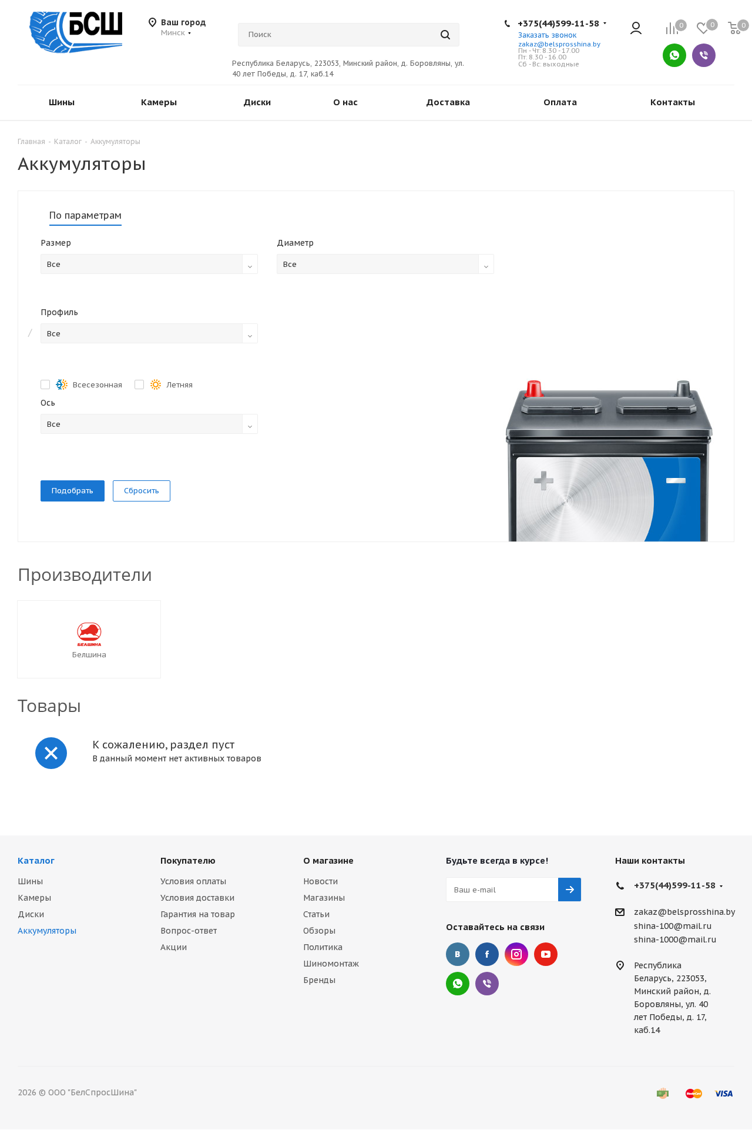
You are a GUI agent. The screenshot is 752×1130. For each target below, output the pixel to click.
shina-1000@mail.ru (675, 939)
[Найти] (445, 34)
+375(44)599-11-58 (558, 23)
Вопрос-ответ (188, 930)
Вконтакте (457, 954)
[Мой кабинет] (636, 29)
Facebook (487, 954)
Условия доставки (197, 897)
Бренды (319, 980)
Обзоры (319, 930)
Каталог (36, 860)
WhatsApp (674, 55)
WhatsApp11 (457, 983)
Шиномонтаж (331, 963)
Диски (31, 914)
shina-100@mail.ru (673, 926)
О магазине (328, 860)
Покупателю (188, 860)
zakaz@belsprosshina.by (559, 44)
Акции (173, 947)
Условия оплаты (193, 881)
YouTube (546, 954)
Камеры (34, 897)
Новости (320, 881)
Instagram (516, 954)
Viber (704, 55)
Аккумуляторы (47, 930)
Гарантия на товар (197, 914)
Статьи (316, 914)
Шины (30, 881)
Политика (323, 947)
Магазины (324, 897)
